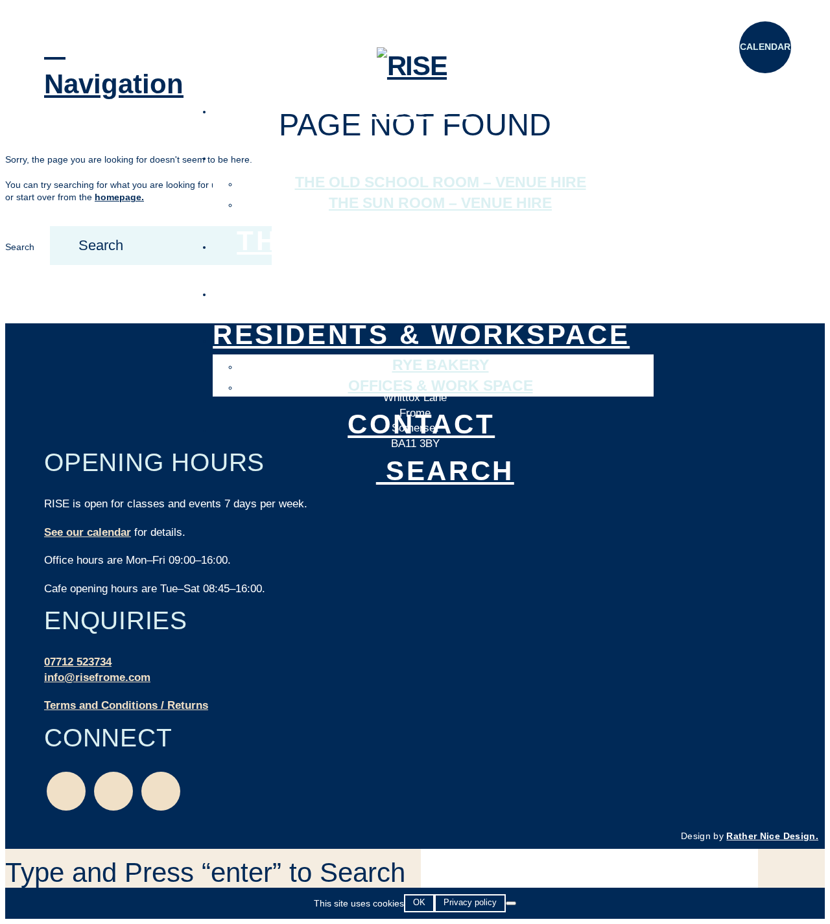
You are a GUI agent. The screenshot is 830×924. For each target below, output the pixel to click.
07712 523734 (78, 662)
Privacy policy (470, 902)
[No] (511, 903)
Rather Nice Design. (772, 836)
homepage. (119, 197)
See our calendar (87, 532)
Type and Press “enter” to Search (205, 872)
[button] (70, 65)
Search (19, 247)
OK (419, 902)
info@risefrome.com (97, 677)
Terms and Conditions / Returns (126, 705)
